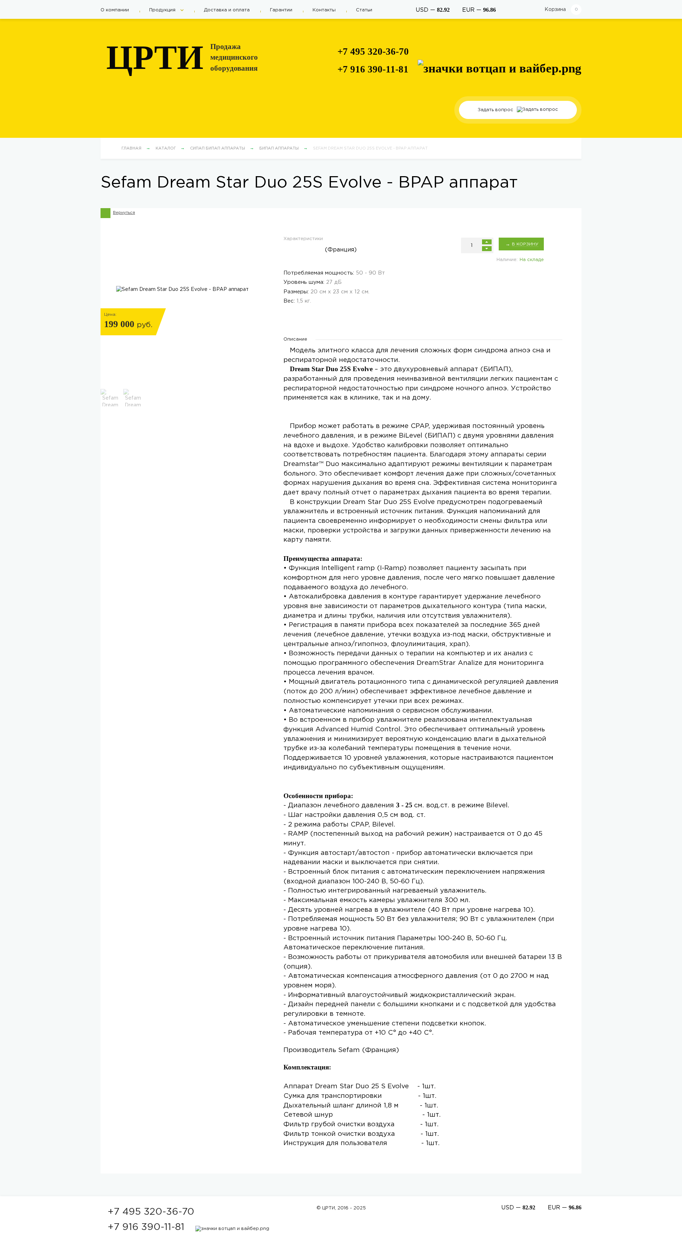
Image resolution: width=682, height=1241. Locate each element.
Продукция (163, 10)
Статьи (364, 10)
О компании (115, 10)
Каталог (166, 148)
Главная (131, 148)
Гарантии (281, 10)
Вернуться (124, 213)
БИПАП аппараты (279, 148)
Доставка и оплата (227, 10)
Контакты (324, 10)
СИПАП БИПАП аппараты (217, 148)
